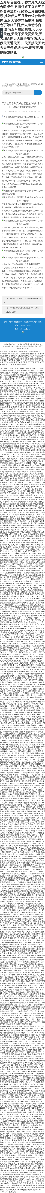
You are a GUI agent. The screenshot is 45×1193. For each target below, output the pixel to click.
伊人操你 (7, 1119)
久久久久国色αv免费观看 (29, 727)
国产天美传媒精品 (17, 377)
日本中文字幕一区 (9, 687)
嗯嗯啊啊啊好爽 (17, 884)
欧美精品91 (39, 491)
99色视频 (12, 1076)
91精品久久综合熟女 (17, 596)
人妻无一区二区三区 (30, 1144)
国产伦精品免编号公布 (14, 641)
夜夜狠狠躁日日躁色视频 (12, 446)
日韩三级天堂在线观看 (34, 676)
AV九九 (15, 523)
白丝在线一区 (5, 1101)
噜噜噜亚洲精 (33, 706)
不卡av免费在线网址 (31, 906)
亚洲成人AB (40, 611)
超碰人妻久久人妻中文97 (33, 919)
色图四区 (35, 985)
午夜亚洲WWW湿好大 (28, 684)
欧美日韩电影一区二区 (28, 1056)
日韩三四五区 (29, 633)
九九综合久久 (32, 626)
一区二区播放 (5, 1155)
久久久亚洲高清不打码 (31, 770)
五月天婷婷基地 (6, 1177)
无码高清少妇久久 (31, 368)
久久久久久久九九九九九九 (10, 661)
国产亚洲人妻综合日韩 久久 (19, 521)
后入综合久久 (21, 469)
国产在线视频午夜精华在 (35, 1142)
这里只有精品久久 (12, 953)
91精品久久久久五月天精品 (20, 966)
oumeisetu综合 (31, 482)
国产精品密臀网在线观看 (23, 785)
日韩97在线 (12, 396)
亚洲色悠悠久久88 (16, 368)
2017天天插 (28, 457)
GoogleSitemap (23, 348)
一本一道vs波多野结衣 (34, 1099)
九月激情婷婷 (31, 893)
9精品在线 (17, 859)
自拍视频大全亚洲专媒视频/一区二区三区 (24, 1046)
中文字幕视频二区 (16, 646)
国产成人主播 (18, 583)
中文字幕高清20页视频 (30, 639)
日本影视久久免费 (13, 691)
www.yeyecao (11, 1041)
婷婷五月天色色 (32, 564)
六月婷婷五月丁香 (33, 1026)
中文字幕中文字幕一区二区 (10, 674)
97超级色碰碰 (33, 510)
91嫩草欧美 (4, 1183)
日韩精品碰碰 (27, 897)
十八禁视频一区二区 (10, 547)
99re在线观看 (29, 525)
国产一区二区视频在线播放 (31, 1162)
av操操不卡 (20, 463)
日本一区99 (12, 839)
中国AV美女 (15, 1125)
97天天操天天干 (15, 418)
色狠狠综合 (39, 519)
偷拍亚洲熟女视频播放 (24, 895)
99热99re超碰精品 (19, 1003)
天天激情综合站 (8, 450)
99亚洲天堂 (31, 1095)
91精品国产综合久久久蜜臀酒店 (30, 426)
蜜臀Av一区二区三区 (32, 1089)
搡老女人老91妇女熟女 (13, 1149)
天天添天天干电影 (32, 1179)
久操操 (11, 1031)
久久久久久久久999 (16, 760)
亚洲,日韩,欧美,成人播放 (18, 910)
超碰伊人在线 (18, 745)
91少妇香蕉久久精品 (27, 659)
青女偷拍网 (8, 1005)
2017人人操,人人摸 (7, 622)
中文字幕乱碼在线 (9, 510)
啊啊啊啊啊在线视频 (10, 732)
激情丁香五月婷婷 (34, 934)
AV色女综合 (4, 764)
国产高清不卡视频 (25, 1024)
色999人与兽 (27, 1172)
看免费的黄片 (28, 1078)
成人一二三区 (8, 652)
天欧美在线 (39, 1123)
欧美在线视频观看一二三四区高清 (17, 945)
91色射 (20, 1037)
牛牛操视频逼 (33, 1076)
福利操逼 (40, 893)
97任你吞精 (17, 403)
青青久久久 (12, 904)
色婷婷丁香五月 (32, 506)
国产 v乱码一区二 (17, 558)
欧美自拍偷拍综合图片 (16, 1104)
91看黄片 (39, 472)
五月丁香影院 (30, 472)
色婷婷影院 (4, 521)
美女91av (37, 618)
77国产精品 (36, 1140)
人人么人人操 (13, 545)
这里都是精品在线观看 (32, 1168)
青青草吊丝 (16, 975)
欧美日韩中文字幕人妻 (21, 678)
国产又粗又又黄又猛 (29, 538)
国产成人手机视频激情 (19, 1101)
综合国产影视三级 (37, 652)
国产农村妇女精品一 (25, 751)
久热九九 (11, 809)
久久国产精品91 (19, 506)
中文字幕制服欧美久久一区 (16, 1018)
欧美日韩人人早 (6, 613)
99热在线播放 (25, 723)
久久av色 (12, 717)
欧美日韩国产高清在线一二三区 (31, 672)
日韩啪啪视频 (39, 824)
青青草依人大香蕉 (17, 407)
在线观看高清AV (10, 472)
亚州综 (37, 379)
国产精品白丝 (9, 874)
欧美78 (36, 405)
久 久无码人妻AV (28, 487)
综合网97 (12, 1037)
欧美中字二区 (21, 420)
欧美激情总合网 (15, 639)
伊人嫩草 (39, 659)
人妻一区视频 (14, 441)
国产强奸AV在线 (9, 689)
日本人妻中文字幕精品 (33, 1114)
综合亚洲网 (22, 491)
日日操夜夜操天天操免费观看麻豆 (31, 566)
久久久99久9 (34, 923)
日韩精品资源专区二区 (22, 553)
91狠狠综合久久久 (31, 783)
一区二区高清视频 (21, 433)
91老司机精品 (25, 1117)
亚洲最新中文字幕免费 (35, 856)
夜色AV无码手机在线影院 (28, 1134)
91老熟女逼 (37, 932)
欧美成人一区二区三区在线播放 (29, 717)
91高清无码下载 (9, 379)
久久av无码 (29, 1020)
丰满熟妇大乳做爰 (20, 1112)
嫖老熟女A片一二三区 (8, 654)
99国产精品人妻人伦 (31, 734)
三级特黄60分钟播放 (25, 882)
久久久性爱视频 (32, 848)
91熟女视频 (18, 1069)
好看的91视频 (10, 985)
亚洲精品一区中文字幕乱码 (14, 405)
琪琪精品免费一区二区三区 (16, 779)
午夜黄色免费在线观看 (21, 798)
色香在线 (20, 472)
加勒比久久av (37, 512)
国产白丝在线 (22, 504)
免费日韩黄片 (19, 1020)
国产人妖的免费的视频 (12, 951)
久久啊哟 (29, 1155)
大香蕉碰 (37, 751)
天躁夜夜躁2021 (37, 762)
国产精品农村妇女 (18, 564)
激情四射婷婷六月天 (16, 902)
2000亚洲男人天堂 (28, 841)
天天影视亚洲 (5, 1082)
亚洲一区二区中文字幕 (8, 828)
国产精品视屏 (35, 1000)
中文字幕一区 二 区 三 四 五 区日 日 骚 (28, 476)
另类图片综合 (39, 452)
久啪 (6, 1067)
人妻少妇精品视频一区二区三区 (29, 396)
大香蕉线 (13, 749)
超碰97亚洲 (16, 932)
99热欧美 (38, 525)
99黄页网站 (35, 532)
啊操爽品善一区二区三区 (9, 914)
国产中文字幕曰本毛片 (28, 704)
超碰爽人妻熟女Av (14, 607)
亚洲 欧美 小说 (30, 1104)
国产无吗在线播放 (17, 452)
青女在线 (12, 504)
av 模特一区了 (24, 1170)
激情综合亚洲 (19, 637)
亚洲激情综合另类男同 (12, 487)
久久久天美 (15, 1071)
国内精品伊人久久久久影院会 (33, 527)
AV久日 (2, 801)
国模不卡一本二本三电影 (15, 852)
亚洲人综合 (29, 902)
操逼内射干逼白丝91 (20, 1106)
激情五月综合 (32, 773)
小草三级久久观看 (27, 454)
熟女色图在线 (27, 951)
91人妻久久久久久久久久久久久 (24, 1119)
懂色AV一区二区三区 (16, 1052)
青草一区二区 (30, 760)
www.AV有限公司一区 (28, 441)
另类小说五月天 (33, 820)
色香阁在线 (12, 719)
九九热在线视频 (6, 1179)
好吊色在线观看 (6, 826)
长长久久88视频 (30, 843)
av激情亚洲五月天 (29, 979)
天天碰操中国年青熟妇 (34, 1181)
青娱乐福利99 (5, 1084)
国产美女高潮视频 (17, 1022)
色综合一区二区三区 (22, 762)
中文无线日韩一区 (12, 704)
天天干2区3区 (21, 409)
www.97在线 (29, 637)
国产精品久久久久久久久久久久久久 (16, 549)
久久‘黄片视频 (27, 403)
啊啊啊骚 (20, 1048)
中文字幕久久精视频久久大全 (12, 633)
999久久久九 (19, 1114)
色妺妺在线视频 (36, 715)
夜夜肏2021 (34, 669)
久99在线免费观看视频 (8, 856)
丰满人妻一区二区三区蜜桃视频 (29, 839)
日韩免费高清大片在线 (32, 1190)
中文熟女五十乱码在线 (22, 512)
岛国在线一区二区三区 (24, 747)
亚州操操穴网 (8, 781)
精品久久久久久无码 (34, 586)
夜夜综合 (26, 708)
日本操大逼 (24, 1067)
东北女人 (9, 846)
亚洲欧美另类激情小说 (32, 570)
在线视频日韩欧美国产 (11, 912)
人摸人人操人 (27, 932)
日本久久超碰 (38, 437)
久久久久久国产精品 (33, 461)
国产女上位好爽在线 (30, 1149)
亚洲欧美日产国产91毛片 (22, 790)
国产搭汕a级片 (16, 1054)
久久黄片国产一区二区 (33, 493)
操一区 (21, 942)
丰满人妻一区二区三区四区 (27, 1041)
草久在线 (6, 734)
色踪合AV (36, 1015)
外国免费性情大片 (14, 949)
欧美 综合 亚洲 (21, 624)
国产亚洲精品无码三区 (33, 562)
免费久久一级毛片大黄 (11, 721)
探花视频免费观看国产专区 (13, 573)
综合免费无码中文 (21, 927)
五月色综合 (21, 1026)
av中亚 (20, 534)
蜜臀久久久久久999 (16, 489)
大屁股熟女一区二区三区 (33, 386)
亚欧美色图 (30, 981)
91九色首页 (8, 891)
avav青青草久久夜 (25, 1129)
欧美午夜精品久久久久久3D (34, 1177)
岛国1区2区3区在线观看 (17, 878)
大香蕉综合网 (29, 635)
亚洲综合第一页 (36, 766)
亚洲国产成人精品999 (16, 601)
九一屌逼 (6, 452)
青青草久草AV (5, 921)
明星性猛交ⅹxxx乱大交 (14, 906)
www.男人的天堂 (6, 745)
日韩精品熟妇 (24, 775)
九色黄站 (36, 755)
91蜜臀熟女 (10, 996)
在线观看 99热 (24, 914)
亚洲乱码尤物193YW (33, 811)
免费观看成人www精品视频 (14, 676)
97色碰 (22, 461)
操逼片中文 (12, 665)
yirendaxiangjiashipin (8, 1026)
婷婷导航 (28, 1175)
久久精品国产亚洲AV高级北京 (11, 770)
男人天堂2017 (34, 383)
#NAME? (12, 955)
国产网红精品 (24, 1000)
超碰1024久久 (16, 530)
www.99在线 (31, 876)
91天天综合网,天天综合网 (28, 581)
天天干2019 (39, 633)
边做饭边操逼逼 (33, 420)
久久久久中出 (8, 551)
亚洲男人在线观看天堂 (23, 1015)
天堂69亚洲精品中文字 (31, 424)
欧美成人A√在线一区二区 (22, 682)
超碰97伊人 (27, 540)
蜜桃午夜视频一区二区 (11, 938)
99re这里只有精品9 (7, 803)
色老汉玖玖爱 (38, 912)
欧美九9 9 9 (18, 1089)
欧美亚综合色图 (19, 1033)
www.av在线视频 (23, 962)
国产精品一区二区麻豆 (30, 446)
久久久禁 (33, 693)
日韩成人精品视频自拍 (31, 891)
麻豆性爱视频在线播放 (19, 1035)
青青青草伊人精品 (27, 1125)
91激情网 (30, 491)
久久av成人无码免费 (17, 1142)
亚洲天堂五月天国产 (15, 555)
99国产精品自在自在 (35, 504)
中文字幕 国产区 (25, 1009)
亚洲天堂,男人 (5, 635)
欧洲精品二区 (22, 904)
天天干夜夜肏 (18, 650)
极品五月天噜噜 (34, 972)
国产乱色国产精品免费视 (33, 742)
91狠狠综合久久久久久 (17, 1013)
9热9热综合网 (5, 416)
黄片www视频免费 (30, 996)
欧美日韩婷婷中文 (21, 886)
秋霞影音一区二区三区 (32, 1166)
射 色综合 (29, 824)
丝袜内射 (38, 1091)
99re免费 (14, 1065)
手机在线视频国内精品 (11, 618)
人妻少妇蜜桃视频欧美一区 (27, 665)
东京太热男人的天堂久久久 (19, 960)
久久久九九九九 (17, 381)
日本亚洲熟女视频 (29, 949)
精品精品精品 (25, 532)
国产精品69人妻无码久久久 (21, 699)
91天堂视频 (13, 575)
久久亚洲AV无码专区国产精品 (33, 459)
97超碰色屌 (21, 568)
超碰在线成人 (24, 871)
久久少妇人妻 (22, 644)
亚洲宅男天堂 (34, 927)
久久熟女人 (4, 454)
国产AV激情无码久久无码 (24, 590)
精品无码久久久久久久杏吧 (25, 622)
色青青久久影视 (13, 1117)
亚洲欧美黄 (16, 736)
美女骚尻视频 (8, 476)
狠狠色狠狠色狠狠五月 (25, 519)
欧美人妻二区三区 (30, 641)
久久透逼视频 (9, 865)
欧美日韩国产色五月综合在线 (19, 740)
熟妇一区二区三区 (19, 1121)
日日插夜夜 (21, 719)
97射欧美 (19, 1011)
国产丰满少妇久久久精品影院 (33, 1080)
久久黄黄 (6, 831)
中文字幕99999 (23, 766)
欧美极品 (27, 646)
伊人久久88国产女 (19, 1136)
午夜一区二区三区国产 (31, 947)
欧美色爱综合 (11, 863)
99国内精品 (33, 1067)
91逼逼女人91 (36, 721)
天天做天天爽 (24, 560)
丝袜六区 (6, 377)
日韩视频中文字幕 (27, 592)
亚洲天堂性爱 (8, 1033)
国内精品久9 (27, 418)
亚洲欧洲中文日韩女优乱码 (26, 908)
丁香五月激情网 (18, 1179)
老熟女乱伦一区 (14, 841)
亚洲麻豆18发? (8, 433)
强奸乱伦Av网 (13, 899)
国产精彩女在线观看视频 (34, 1082)
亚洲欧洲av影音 (14, 467)
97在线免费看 (39, 1078)
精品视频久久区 (32, 719)
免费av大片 (17, 1080)
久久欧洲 (32, 886)
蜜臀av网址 (25, 536)
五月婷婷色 (31, 1071)
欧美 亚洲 (17, 551)
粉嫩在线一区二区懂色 (17, 773)
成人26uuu (39, 964)
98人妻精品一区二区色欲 (15, 1050)
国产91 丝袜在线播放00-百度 (28, 777)
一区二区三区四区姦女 (34, 1033)
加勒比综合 (22, 1164)
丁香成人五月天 (34, 1028)
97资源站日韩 (15, 764)
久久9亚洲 (29, 405)
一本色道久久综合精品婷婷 (21, 921)
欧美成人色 (7, 1136)
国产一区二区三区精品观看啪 (29, 753)
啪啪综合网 (13, 672)
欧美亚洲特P (17, 929)
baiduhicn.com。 (10, 751)
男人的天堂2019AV (31, 392)
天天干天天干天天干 (7, 392)
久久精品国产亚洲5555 (14, 1190)
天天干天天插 (8, 1175)
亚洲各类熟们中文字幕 (27, 732)
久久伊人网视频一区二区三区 (13, 992)
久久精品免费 (33, 624)
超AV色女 (6, 994)
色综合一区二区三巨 (29, 680)
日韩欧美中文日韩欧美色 (22, 970)
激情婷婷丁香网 (17, 843)
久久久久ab (14, 968)
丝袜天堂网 (13, 1170)
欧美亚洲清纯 (20, 515)
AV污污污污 (35, 983)
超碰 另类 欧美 (6, 1061)
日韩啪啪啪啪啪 (18, 1074)
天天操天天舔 (5, 530)
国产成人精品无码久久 (14, 1153)
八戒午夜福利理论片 (23, 788)
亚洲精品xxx (20, 893)
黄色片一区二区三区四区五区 (30, 575)
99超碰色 (14, 871)
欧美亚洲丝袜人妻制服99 (34, 414)
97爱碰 (40, 996)
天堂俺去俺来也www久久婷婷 (20, 1132)
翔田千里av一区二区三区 (31, 859)
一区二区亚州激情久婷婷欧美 (11, 1144)
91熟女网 (20, 465)
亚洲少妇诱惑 (22, 609)
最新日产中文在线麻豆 (21, 693)
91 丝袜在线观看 (16, 1183)
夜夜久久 (27, 745)
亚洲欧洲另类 (22, 801)
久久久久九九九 (38, 788)
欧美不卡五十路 (29, 869)
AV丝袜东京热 (31, 435)
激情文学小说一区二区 (14, 1166)
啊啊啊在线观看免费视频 (9, 461)
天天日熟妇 (38, 654)
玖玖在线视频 (9, 590)
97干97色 (13, 813)
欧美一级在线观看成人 (29, 1151)
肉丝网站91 (29, 452)
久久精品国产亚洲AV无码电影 (11, 439)
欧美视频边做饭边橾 (16, 414)
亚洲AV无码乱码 (28, 1091)
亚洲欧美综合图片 (6, 1160)
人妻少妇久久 (25, 721)
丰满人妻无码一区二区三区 (29, 968)
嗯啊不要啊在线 (23, 813)
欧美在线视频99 (12, 1028)
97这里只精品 (25, 835)
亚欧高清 (7, 1074)
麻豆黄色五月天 (18, 990)
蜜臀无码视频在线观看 (22, 577)
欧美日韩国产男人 (35, 1035)
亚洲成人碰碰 (9, 811)
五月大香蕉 (23, 850)
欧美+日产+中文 (6, 859)
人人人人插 (10, 437)
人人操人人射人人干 (36, 801)
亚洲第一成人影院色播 (33, 489)
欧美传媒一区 (11, 1048)
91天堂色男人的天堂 (13, 527)
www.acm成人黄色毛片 (15, 1187)
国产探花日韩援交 (12, 835)
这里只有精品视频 (11, 1095)
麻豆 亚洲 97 (9, 886)
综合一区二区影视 (16, 710)
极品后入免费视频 (30, 573)
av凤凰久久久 (5, 972)
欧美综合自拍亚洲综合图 (24, 809)
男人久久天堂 (14, 1067)
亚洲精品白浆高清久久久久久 (31, 938)
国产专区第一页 (26, 738)
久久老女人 (38, 1157)
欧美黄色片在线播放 (26, 899)
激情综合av (17, 620)
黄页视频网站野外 (24, 977)
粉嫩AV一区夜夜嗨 (18, 1155)
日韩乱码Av (28, 381)
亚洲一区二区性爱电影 (18, 706)
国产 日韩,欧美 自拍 (11, 983)
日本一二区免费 (36, 798)
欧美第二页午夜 (38, 970)
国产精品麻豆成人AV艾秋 (20, 422)
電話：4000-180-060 (22, 325)
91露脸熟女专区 (29, 517)
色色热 (30, 1031)
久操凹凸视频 (16, 538)
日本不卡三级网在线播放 (30, 691)
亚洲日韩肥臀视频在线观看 (10, 998)
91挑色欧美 (17, 1091)
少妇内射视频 (22, 1076)
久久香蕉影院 (15, 536)
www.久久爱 (24, 861)
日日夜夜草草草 (8, 880)
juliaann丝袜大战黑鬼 (26, 964)
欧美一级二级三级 (6, 656)
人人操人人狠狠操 (16, 478)
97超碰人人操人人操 (28, 1039)
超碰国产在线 (36, 553)
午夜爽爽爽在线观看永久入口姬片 (18, 833)
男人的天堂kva (35, 846)
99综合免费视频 (26, 912)
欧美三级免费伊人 (18, 543)
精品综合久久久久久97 (16, 1099)
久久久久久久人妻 (30, 555)
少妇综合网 (13, 807)
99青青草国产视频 (32, 484)
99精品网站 (4, 966)
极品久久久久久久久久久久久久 (21, 940)
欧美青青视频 (31, 725)
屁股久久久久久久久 (11, 684)
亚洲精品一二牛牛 (23, 579)
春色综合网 (10, 788)
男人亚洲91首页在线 (15, 457)
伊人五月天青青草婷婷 (23, 880)
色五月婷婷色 (29, 390)
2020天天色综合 (15, 947)
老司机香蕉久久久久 (23, 1140)
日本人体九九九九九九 (23, 437)
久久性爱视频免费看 (18, 502)
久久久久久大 (37, 596)
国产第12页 (4, 368)
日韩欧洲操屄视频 (27, 1123)
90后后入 (9, 484)
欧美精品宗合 (35, 945)
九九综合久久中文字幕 (32, 429)
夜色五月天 (31, 1043)
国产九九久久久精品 (18, 876)
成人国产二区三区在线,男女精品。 (29, 598)
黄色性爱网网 (36, 678)
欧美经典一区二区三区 (22, 656)
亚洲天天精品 (35, 874)
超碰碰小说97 (19, 484)
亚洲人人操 (15, 1056)
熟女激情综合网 (8, 435)
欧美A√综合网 (5, 388)
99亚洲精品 (17, 680)
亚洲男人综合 (21, 934)
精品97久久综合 (6, 678)
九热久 (28, 596)
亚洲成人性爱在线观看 (29, 667)
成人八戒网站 (20, 435)
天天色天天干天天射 (10, 923)
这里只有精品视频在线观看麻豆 (33, 998)
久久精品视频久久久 (26, 545)
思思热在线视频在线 (17, 725)
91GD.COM (8, 1063)
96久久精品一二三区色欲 (13, 783)
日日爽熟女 (20, 495)
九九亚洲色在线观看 (36, 1097)
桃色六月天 (36, 745)
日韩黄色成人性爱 (19, 1043)
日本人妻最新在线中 (34, 394)
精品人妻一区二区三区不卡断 (29, 749)
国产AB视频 (7, 586)
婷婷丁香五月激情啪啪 (8, 493)
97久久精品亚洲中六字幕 (9, 659)
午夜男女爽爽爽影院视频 (14, 1168)
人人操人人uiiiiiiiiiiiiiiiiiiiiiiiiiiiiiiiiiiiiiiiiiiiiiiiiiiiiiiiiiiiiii (20, 508)
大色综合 (36, 738)
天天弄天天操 (14, 497)
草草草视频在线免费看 (16, 824)
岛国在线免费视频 (36, 768)
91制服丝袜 (19, 811)
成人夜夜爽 (18, 390)
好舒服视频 (4, 478)
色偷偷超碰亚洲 (10, 805)
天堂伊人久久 (14, 861)
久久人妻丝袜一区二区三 (28, 523)
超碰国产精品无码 (12, 727)
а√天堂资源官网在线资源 (33, 534)
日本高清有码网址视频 (12, 480)
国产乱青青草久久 (31, 601)
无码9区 (25, 607)
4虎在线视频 (17, 867)
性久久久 (12, 519)
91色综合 (6, 502)
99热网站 (38, 497)
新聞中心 (26, 84)
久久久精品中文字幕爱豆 (15, 755)
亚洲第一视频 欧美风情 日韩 (10, 459)
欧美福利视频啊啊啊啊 (17, 1007)
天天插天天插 (9, 444)
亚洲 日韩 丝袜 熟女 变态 (28, 1065)
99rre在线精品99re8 (35, 409)
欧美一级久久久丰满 (7, 1140)
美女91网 (30, 878)
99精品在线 (23, 373)
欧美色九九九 (34, 865)
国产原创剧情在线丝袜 (19, 1097)
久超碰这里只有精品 (16, 562)
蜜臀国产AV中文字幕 (15, 919)
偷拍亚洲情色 (24, 375)
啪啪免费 (36, 613)
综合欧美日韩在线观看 (19, 994)
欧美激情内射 (35, 560)
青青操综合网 (11, 465)
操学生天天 (35, 966)
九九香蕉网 (23, 1028)
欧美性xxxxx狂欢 (23, 805)
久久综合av (4, 807)
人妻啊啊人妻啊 (6, 790)
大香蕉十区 (21, 1181)
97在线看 (28, 755)
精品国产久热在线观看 (8, 648)
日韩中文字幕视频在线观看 (13, 742)
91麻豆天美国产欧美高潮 (20, 416)
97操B (30, 644)
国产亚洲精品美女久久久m (28, 401)
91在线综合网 (8, 605)
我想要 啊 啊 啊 (13, 1058)
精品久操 (28, 1022)
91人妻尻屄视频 (17, 631)
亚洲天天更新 (33, 781)
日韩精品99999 (12, 566)
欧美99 (5, 960)
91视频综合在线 (16, 734)
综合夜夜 (24, 764)
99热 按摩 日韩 (11, 1024)
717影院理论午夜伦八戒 (21, 712)
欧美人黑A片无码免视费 (34, 816)
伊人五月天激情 (37, 646)
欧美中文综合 (11, 936)
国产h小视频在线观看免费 (33, 1153)
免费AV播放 (38, 457)
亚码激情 (28, 1005)
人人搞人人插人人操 (31, 478)
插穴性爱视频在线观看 (28, 398)
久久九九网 (7, 543)
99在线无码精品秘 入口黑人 (25, 803)
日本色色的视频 (23, 936)
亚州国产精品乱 (21, 1031)
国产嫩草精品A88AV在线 (23, 1063)
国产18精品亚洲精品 (21, 846)
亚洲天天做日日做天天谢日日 (25, 594)
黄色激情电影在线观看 (30, 480)
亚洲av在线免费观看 (7, 420)
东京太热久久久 (36, 1127)
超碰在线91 (34, 536)
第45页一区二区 (6, 506)
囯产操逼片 (39, 620)
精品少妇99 (7, 1121)
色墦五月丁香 (38, 880)
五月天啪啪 (22, 648)
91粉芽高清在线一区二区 (12, 979)
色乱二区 (3, 1099)
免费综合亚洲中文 (27, 497)
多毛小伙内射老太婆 (36, 854)
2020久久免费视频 (15, 708)
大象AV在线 (35, 416)
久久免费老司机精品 (28, 674)
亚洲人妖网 (12, 644)
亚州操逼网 (18, 891)
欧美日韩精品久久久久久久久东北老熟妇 (28, 826)
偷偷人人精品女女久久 (17, 394)
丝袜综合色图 (13, 1110)
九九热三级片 (9, 762)
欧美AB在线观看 (14, 371)
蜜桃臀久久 (4, 1123)
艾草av (30, 654)
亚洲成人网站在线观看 (11, 592)
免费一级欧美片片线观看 (18, 500)
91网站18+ (7, 712)
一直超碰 (7, 932)
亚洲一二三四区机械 (30, 867)
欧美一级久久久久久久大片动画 (28, 822)
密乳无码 (11, 893)
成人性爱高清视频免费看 (18, 794)
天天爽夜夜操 (19, 1175)
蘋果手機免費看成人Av (33, 558)
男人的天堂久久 (10, 609)
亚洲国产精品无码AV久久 (12, 917)
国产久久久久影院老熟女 (13, 540)
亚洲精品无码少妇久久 (8, 882)
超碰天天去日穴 (10, 777)
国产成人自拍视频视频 (34, 1050)
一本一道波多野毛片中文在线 (32, 371)
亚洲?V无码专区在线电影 (25, 603)
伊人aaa (34, 616)
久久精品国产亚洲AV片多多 (34, 631)
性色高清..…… (16, 1078)
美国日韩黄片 (11, 801)
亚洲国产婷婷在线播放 (21, 695)
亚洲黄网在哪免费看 (23, 985)
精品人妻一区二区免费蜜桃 (18, 854)
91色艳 (22, 663)
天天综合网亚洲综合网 (32, 884)
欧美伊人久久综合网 (10, 581)
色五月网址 (17, 613)
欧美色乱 (30, 1164)
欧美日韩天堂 (29, 1011)
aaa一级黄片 (23, 923)
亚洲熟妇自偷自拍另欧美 (23, 448)
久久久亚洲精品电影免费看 (25, 450)
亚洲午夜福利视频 (11, 942)
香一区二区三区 (10, 1181)
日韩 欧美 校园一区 (26, 1138)
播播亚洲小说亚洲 (14, 1157)
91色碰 (15, 775)
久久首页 (22, 1110)
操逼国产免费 (27, 613)
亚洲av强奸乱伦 (6, 818)
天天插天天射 (18, 1177)
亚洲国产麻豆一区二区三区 (24, 988)
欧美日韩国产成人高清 (32, 605)
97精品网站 (24, 1127)
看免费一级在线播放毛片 (25, 379)
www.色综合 (39, 1058)
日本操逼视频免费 (6, 1089)
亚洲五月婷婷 (22, 654)
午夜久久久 (8, 553)
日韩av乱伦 (8, 637)
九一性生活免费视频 (22, 1160)
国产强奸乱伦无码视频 (19, 768)
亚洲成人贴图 (34, 994)
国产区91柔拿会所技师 (35, 1121)
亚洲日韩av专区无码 (18, 848)
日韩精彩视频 (23, 828)
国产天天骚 (22, 856)
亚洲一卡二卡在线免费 (20, 715)
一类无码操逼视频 (32, 992)
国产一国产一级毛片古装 (24, 444)
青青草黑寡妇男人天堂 (25, 863)
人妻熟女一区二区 (31, 1074)
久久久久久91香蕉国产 (16, 482)
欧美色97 (22, 1095)
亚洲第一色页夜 (15, 1147)
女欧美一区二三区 (12, 398)
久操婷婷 (19, 392)
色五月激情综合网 (19, 586)
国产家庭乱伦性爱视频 (31, 929)
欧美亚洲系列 (5, 373)
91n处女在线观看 (21, 865)
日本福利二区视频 (37, 805)
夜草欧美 (7, 715)
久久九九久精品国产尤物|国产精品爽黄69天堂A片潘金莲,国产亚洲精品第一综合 (22, 1185)
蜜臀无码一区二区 (20, 781)
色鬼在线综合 (5, 1035)
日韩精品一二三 (6, 1080)
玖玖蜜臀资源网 (34, 373)
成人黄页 (29, 663)
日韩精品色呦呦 (31, 463)
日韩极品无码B (27, 1157)
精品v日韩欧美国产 (31, 1069)
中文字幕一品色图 (23, 616)
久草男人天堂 (22, 510)
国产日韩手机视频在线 (18, 588)
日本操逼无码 (38, 418)
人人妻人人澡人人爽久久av (10, 411)
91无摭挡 (14, 373)
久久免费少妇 (30, 942)
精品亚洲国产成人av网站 (15, 981)
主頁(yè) (18, 84)
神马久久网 (38, 1086)
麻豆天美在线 (32, 502)
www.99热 (4, 708)
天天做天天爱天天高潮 (11, 738)
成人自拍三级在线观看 (33, 407)
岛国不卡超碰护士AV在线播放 (17, 837)
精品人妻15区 (25, 953)
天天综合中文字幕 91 (19, 972)
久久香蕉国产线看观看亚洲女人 (26, 758)
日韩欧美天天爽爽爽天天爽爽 (22, 1086)
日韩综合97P (12, 426)
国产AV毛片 (4, 536)
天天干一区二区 (33, 648)
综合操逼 (21, 493)
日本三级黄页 (18, 525)
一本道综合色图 (28, 620)
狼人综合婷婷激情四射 (15, 889)
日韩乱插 (32, 828)
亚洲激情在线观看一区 (30, 917)
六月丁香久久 (32, 1018)
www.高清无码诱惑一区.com (31, 467)
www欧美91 (18, 386)
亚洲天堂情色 (27, 702)
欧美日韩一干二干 (18, 388)
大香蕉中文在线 (28, 1084)
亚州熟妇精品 (11, 962)
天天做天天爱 (14, 454)
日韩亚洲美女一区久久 (9, 1000)
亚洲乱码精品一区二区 (26, 611)
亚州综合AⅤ (30, 388)
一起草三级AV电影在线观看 (14, 957)
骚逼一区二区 (19, 1005)
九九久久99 (39, 1138)
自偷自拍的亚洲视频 (26, 547)
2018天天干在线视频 (29, 551)
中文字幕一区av (17, 635)
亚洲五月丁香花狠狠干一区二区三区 (19, 629)
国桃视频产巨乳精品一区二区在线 (23, 431)
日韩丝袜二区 (32, 1003)
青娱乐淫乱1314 (35, 764)
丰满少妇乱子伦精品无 (33, 852)
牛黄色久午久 (18, 730)
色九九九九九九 (28, 530)
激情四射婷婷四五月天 (31, 439)
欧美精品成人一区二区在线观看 (22, 831)
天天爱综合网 (18, 429)
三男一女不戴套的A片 (22, 652)
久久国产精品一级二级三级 (13, 570)
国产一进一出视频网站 (25, 955)
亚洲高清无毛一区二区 (29, 411)
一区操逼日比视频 (34, 1013)
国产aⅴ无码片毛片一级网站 (18, 383)
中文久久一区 (25, 983)
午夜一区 (38, 515)
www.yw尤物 (18, 605)
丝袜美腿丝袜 (32, 1007)
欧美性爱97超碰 (12, 1009)
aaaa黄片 (3, 1052)
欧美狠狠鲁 (37, 697)
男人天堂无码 (30, 1187)
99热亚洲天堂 (16, 1084)
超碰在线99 (12, 611)
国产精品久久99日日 (7, 895)
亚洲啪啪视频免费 (12, 1127)
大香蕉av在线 (37, 656)
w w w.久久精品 (27, 618)
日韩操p (23, 1071)
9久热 (6, 725)
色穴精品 (9, 626)
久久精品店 (15, 1039)
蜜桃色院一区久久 (32, 495)
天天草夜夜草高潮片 (28, 975)
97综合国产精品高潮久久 (12, 1172)
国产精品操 (30, 515)
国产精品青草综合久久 (27, 807)
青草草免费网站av (14, 897)
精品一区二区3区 (20, 626)
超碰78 (15, 375)
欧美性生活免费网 (23, 687)
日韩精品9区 (7, 695)
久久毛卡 (19, 996)
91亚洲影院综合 (31, 377)
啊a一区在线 (39, 390)
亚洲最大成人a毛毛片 (8, 568)
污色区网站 (15, 667)
